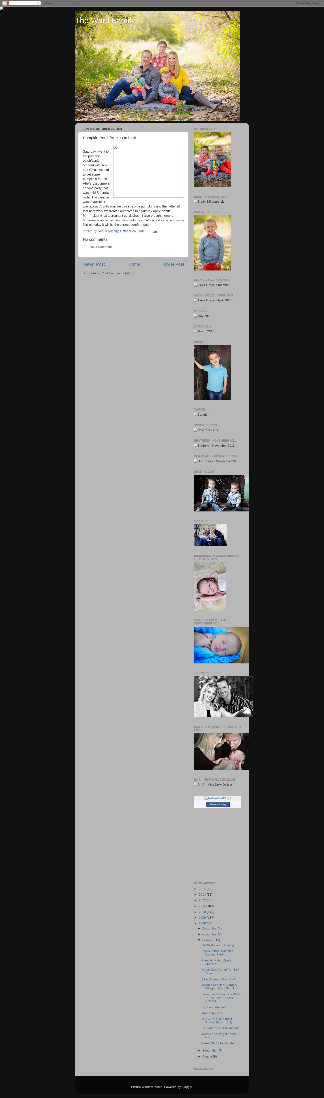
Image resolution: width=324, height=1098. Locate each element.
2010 (203, 912)
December (210, 928)
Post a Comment (100, 246)
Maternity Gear (211, 1013)
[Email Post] (154, 231)
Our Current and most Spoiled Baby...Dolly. (217, 1020)
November (210, 934)
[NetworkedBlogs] (218, 798)
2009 (203, 917)
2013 (203, 894)
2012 (203, 900)
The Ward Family (105, 20)
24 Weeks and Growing (217, 945)
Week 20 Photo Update (217, 1043)
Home (134, 264)
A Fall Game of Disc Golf (218, 979)
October (208, 940)
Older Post (174, 264)
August (207, 1056)
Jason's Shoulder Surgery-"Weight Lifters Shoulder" (220, 986)
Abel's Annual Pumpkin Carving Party (217, 952)
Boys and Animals (213, 1007)
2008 (203, 923)
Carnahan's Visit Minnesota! (220, 1028)
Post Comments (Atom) (118, 273)
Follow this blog (218, 804)
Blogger (187, 1087)
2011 (202, 906)
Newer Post (94, 264)
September (210, 1050)
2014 (203, 889)
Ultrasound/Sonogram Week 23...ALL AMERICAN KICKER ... (221, 998)
